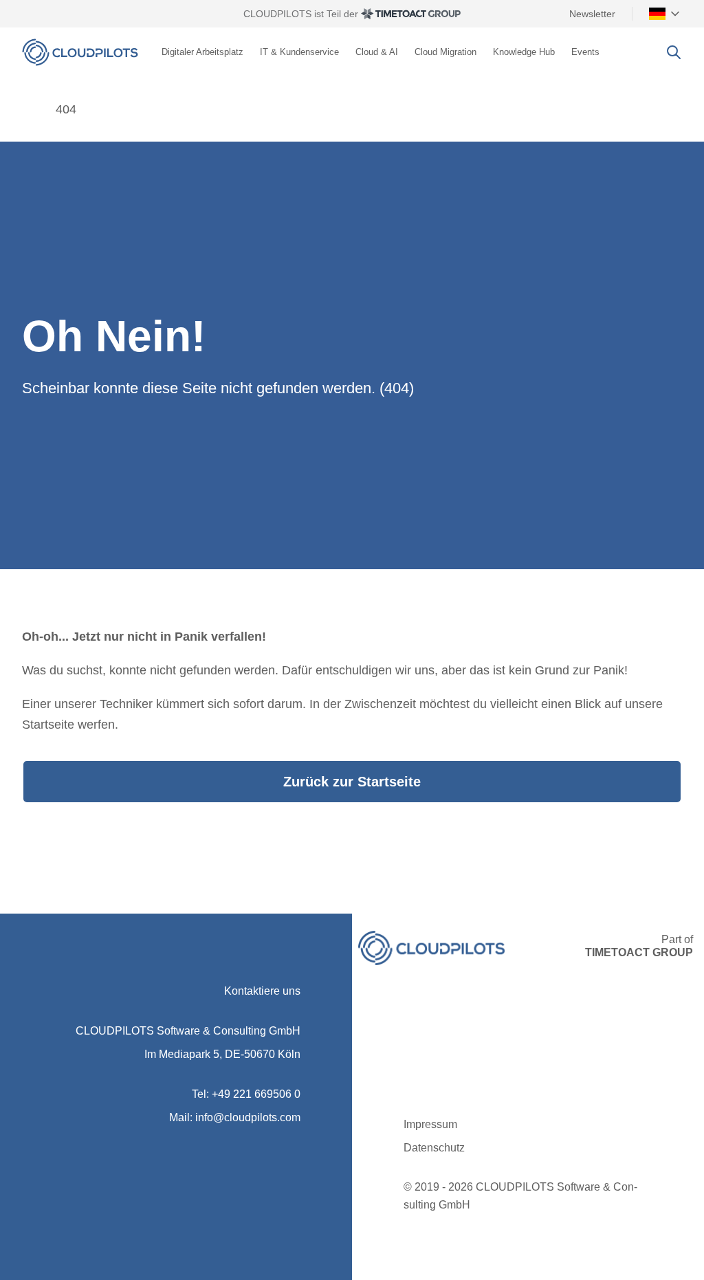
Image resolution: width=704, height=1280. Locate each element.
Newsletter (592, 13)
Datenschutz (434, 1148)
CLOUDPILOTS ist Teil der (300, 13)
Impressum (430, 1124)
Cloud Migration (445, 52)
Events (585, 52)
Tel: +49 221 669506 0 (246, 1094)
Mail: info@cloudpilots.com (234, 1117)
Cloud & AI (376, 52)
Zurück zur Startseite (352, 781)
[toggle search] (674, 52)
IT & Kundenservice (299, 52)
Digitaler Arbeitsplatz (202, 52)
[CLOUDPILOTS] (28, 109)
